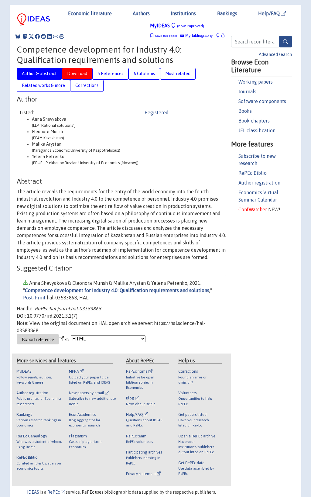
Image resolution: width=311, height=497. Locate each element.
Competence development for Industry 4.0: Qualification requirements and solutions (117, 290)
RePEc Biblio (252, 173)
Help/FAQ (269, 13)
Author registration (259, 182)
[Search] (285, 41)
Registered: (157, 112)
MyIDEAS (177, 25)
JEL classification (256, 130)
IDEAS (33, 492)
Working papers (255, 82)
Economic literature (90, 13)
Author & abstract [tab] (39, 73)
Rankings (227, 13)
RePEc (54, 492)
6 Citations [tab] (144, 73)
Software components (262, 101)
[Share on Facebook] (37, 36)
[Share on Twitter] (31, 36)
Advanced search (275, 54)
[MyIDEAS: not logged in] (219, 35)
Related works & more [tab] (43, 85)
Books (245, 111)
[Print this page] (61, 36)
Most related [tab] (177, 73)
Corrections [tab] (86, 85)
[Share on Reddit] (43, 36)
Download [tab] (77, 73)
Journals (247, 91)
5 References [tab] (110, 73)
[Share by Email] (55, 36)
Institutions (183, 13)
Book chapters (254, 120)
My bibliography (198, 35)
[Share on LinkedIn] (49, 36)
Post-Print (34, 297)
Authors (141, 13)
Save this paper (166, 35)
